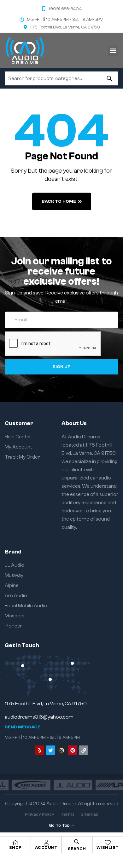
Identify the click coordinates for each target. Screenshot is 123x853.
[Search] (109, 78)
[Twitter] (50, 750)
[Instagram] (61, 750)
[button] (113, 51)
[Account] (46, 842)
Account (46, 847)
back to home (59, 201)
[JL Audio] (61, 785)
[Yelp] (39, 750)
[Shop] (15, 842)
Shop (15, 847)
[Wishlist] (107, 842)
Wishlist (108, 847)
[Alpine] (103, 785)
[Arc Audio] (19, 785)
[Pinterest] (72, 750)
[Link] (83, 750)
